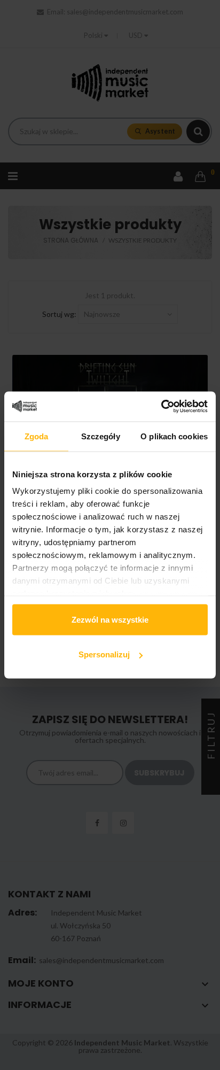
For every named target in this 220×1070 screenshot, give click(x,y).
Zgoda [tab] (37, 435)
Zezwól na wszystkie (110, 619)
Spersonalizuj (104, 654)
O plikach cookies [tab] (174, 435)
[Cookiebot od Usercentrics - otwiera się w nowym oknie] (161, 407)
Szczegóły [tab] (100, 435)
